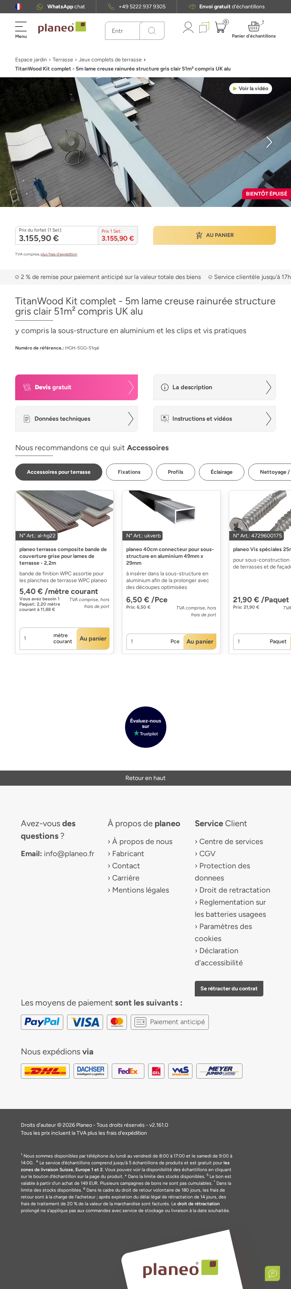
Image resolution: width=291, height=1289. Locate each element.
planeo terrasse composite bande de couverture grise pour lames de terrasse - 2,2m (63, 556)
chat (66, 6)
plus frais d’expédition (59, 254)
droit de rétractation (198, 1203)
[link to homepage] (62, 28)
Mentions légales (140, 889)
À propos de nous (142, 841)
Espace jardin (31, 59)
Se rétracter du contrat (229, 988)
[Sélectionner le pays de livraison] (18, 6)
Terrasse (63, 59)
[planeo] (180, 1268)
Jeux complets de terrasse (110, 59)
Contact (126, 865)
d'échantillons (232, 6)
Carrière (125, 877)
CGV (207, 853)
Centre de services (231, 841)
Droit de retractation (234, 889)
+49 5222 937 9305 (142, 6)
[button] (18, 6)
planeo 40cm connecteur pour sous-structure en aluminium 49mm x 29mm (170, 556)
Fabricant (128, 853)
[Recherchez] (152, 30)
